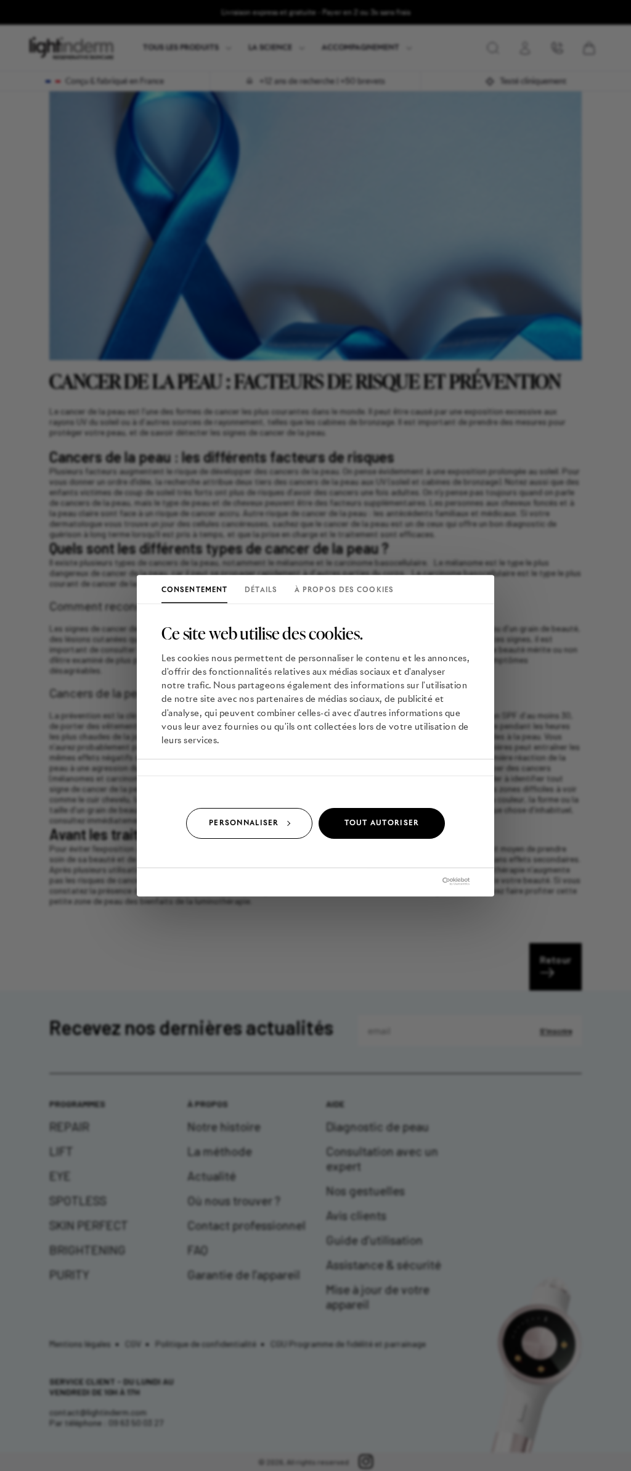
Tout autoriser (382, 823)
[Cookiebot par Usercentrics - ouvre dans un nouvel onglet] (416, 881)
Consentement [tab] (194, 590)
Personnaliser (244, 823)
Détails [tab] (261, 590)
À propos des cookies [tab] (344, 590)
